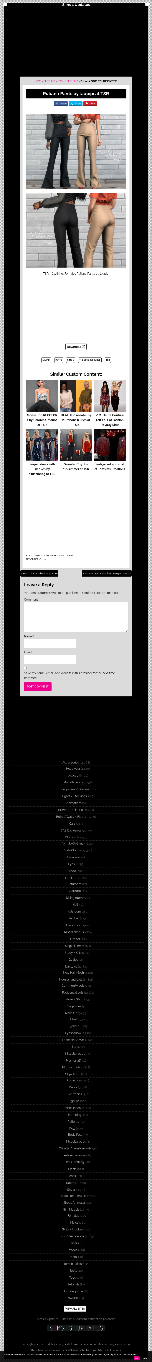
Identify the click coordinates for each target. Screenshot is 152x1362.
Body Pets (75, 1134)
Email (28, 652)
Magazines (74, 1006)
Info (145, 1358)
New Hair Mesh (73, 972)
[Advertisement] (76, 41)
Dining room (74, 898)
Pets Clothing (75, 1162)
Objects (70, 1074)
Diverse (72, 857)
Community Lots (73, 985)
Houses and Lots (70, 979)
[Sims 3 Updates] (76, 1328)
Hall (75, 904)
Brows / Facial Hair (71, 810)
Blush (74, 1019)
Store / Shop (74, 999)
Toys (72, 1277)
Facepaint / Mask (74, 1040)
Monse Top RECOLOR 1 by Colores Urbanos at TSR (42, 420)
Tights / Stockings (74, 796)
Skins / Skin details (71, 1236)
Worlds (73, 1298)
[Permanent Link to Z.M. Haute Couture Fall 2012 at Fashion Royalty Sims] (110, 410)
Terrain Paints (73, 1264)
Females (73, 1215)
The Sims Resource (89, 360)
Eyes (71, 864)
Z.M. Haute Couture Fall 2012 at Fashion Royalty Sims (110, 420)
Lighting (74, 1101)
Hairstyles (70, 966)
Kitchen (74, 918)
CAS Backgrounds (73, 830)
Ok (136, 1358)
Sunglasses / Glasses (74, 789)
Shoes (71, 1189)
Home (38, 81)
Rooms (71, 1183)
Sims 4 (70, 360)
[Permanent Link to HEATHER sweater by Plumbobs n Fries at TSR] (76, 410)
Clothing (49, 81)
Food (72, 871)
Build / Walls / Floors (71, 817)
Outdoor (74, 939)
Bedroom (74, 891)
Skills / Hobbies (73, 1229)
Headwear (73, 768)
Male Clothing (73, 850)
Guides (73, 959)
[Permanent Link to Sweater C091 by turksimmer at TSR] (76, 459)
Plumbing (74, 1115)
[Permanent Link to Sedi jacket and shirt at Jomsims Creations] (110, 459)
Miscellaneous (73, 782)
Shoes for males (74, 1202)
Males (74, 1222)
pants (58, 360)
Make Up (71, 1013)
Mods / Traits (71, 1067)
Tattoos (72, 1250)
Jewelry (73, 775)
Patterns (73, 1121)
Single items (73, 946)
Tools (73, 1270)
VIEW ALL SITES (75, 1308)
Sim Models (71, 1209)
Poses (71, 1176)
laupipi (46, 360)
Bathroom (74, 884)
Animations (74, 803)
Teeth (73, 1257)
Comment (31, 599)
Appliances (74, 1080)
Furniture (71, 878)
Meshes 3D (73, 1060)
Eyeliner (73, 1026)
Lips (73, 1047)
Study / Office (74, 953)
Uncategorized (74, 1291)
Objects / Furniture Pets (75, 1148)
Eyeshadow (73, 1033)
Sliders (74, 1243)
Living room (74, 925)
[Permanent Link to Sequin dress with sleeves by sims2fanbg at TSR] (42, 459)
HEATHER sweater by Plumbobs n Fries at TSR (76, 420)
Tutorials (73, 1284)
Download (74, 347)
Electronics (74, 1094)
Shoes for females (73, 1196)
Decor (73, 1087)
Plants (72, 1169)
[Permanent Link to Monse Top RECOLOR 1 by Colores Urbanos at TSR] (42, 410)
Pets (72, 1128)
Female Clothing (67, 81)
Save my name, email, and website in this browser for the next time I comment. (70, 675)
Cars (72, 823)
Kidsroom (74, 911)
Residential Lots (72, 992)
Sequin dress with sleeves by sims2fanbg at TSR (42, 469)
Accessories (70, 762)
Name (29, 636)
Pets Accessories (75, 1155)
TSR (108, 360)
